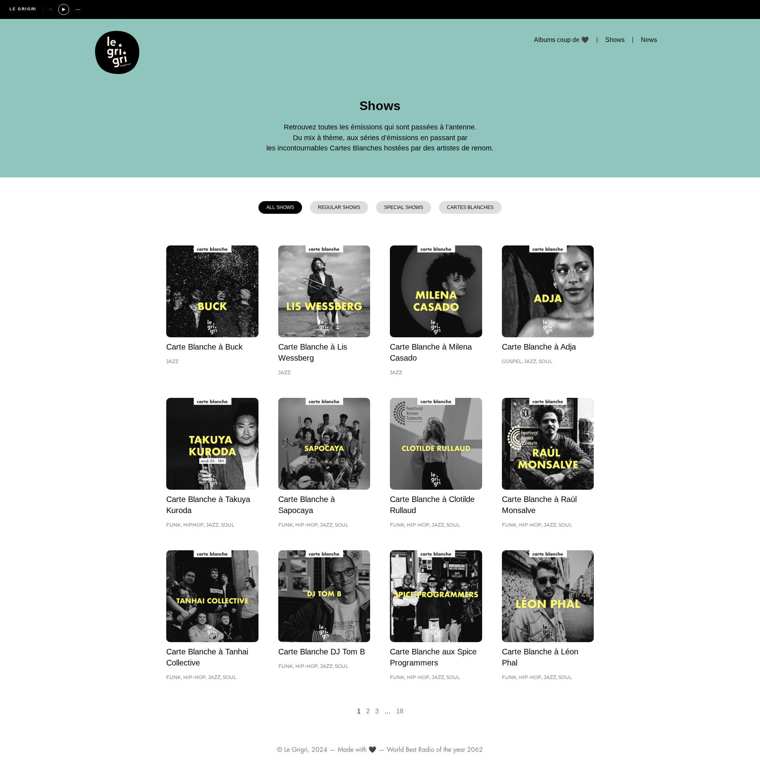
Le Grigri (23, 9)
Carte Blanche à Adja (539, 346)
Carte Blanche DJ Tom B (321, 651)
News (649, 39)
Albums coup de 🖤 (561, 39)
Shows (615, 39)
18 (399, 711)
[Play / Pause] (63, 9)
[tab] (280, 207)
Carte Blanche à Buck (204, 346)
